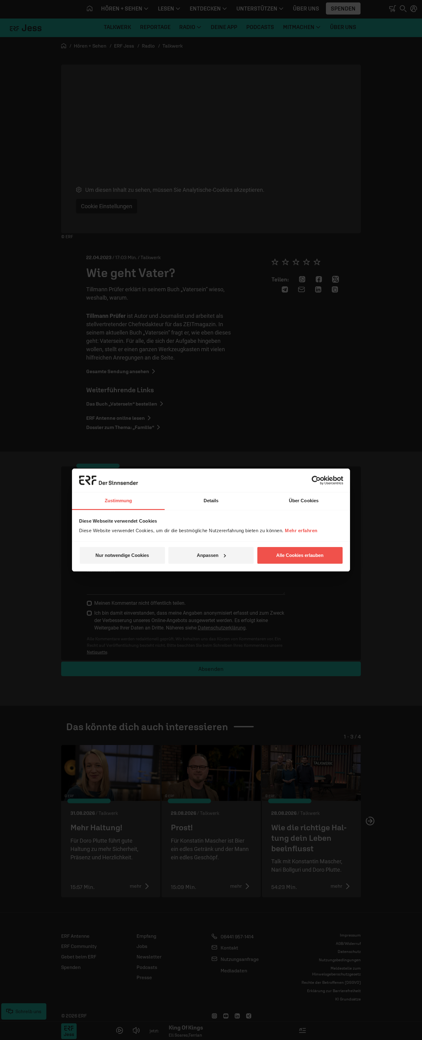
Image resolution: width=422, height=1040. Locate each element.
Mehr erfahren (301, 530)
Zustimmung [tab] (118, 500)
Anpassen (207, 555)
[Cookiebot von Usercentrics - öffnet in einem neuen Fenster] (316, 480)
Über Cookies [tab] (304, 500)
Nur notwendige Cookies (122, 555)
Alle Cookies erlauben (299, 555)
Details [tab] (211, 500)
